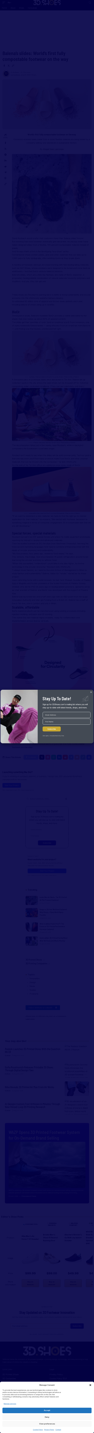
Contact (58, 1430)
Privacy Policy (49, 1430)
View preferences (47, 1424)
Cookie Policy (38, 1430)
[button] (90, 1385)
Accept (47, 1410)
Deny (47, 1417)
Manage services (10, 1404)
